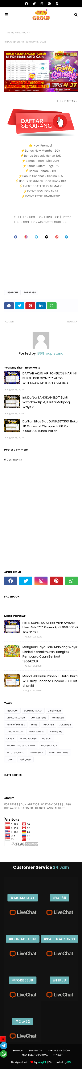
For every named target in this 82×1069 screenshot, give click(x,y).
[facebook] (26, 3)
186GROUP (22, 32)
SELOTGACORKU (16, 752)
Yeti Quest (25, 759)
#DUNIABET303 (22, 939)
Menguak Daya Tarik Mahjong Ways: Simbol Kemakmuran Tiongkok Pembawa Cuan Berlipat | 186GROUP (50, 654)
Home (10, 32)
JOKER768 (65, 724)
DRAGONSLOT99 (16, 717)
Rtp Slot (58, 1055)
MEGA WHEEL (36, 731)
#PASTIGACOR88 (59, 939)
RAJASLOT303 (49, 745)
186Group (17, 1050)
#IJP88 (59, 980)
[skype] (56, 3)
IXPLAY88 (48, 724)
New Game (56, 731)
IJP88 (34, 724)
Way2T (42, 1062)
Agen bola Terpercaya (35, 1055)
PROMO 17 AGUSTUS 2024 (21, 745)
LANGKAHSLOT (15, 731)
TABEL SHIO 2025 (59, 752)
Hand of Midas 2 (16, 724)
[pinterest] (49, 3)
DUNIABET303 (38, 717)
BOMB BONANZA (33, 710)
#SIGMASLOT (23, 897)
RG (69, 1062)
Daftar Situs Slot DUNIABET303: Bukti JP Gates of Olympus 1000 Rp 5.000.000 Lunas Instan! (50, 426)
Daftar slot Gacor (59, 1050)
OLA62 (10, 738)
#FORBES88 (22, 980)
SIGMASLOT (36, 752)
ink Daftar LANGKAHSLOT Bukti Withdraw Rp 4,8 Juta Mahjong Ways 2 (46, 402)
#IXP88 (59, 897)
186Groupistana (14, 41)
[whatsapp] (71, 581)
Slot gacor (35, 1050)
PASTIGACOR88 (28, 738)
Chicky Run (54, 710)
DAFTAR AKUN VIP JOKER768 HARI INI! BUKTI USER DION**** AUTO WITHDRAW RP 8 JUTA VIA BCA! (49, 378)
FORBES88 (30, 292)
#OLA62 (22, 1021)
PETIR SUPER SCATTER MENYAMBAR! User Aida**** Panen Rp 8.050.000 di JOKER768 (50, 627)
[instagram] (42, 3)
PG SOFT (47, 738)
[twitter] (34, 3)
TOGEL (10, 759)
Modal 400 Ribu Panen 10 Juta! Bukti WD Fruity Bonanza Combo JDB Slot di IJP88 (50, 681)
